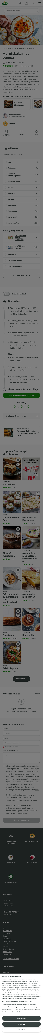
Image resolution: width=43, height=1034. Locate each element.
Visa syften (21, 1030)
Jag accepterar (21, 1018)
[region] (21, 1004)
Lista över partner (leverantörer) (11, 1012)
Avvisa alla (21, 1024)
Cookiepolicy (33, 998)
